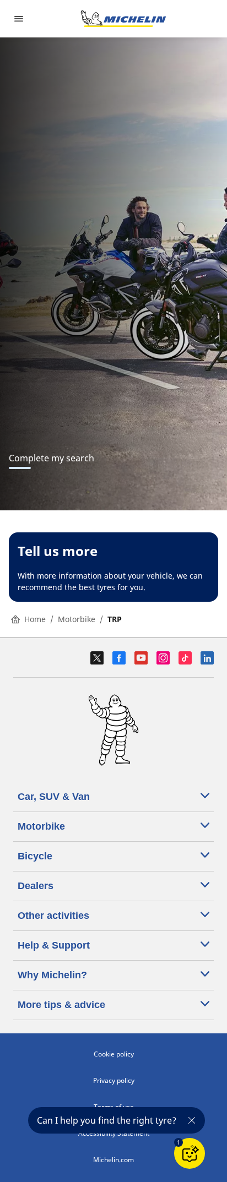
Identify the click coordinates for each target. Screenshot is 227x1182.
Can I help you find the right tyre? (106, 1120)
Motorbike (76, 619)
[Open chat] (189, 1153)
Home (35, 619)
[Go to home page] (123, 19)
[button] (178, 1142)
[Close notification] (192, 1120)
